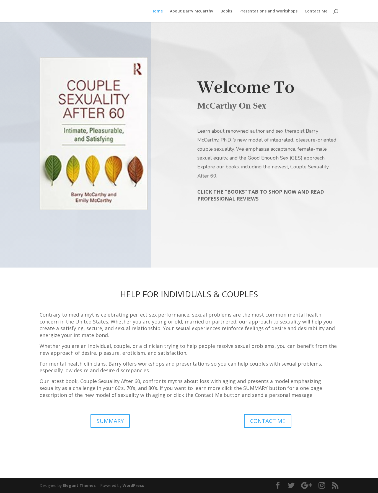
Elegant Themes (79, 485)
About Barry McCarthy (191, 11)
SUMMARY (110, 421)
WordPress (133, 485)
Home (157, 11)
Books (226, 11)
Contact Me (316, 11)
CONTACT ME (267, 421)
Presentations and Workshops (268, 11)
